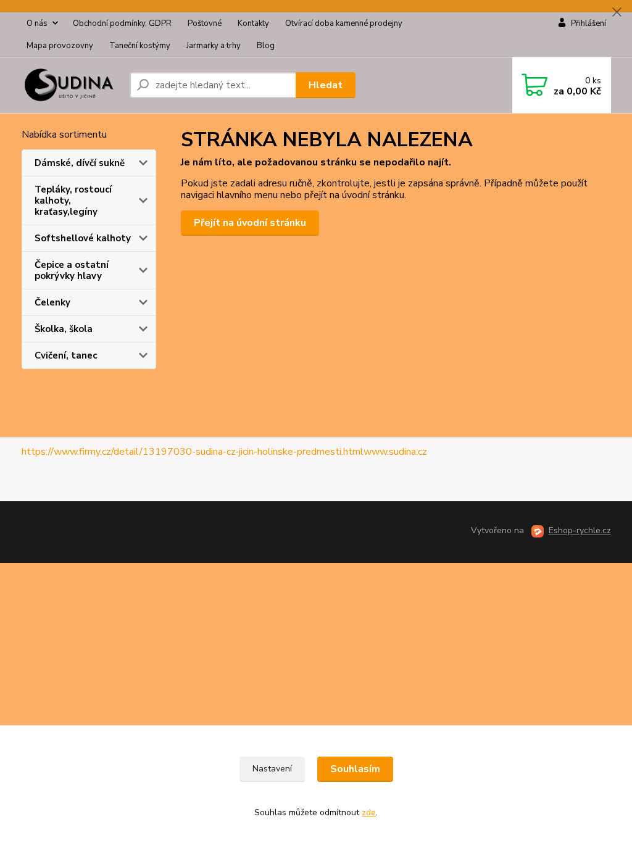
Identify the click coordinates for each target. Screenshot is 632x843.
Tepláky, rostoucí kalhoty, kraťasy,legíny (73, 200)
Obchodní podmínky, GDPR (122, 23)
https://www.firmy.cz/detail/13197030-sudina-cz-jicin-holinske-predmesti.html (193, 452)
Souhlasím (355, 769)
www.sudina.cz (395, 452)
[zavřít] (616, 12)
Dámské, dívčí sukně (80, 163)
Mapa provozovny (60, 45)
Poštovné (205, 23)
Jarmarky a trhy (213, 45)
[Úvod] (71, 85)
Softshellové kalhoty (83, 238)
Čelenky (52, 302)
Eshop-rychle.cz (580, 530)
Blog (266, 45)
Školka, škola (64, 329)
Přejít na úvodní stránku (250, 223)
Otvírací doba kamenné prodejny (343, 23)
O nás (37, 23)
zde (369, 812)
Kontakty (253, 23)
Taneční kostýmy (139, 45)
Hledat (326, 85)
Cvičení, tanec (66, 355)
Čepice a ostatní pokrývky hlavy (72, 270)
